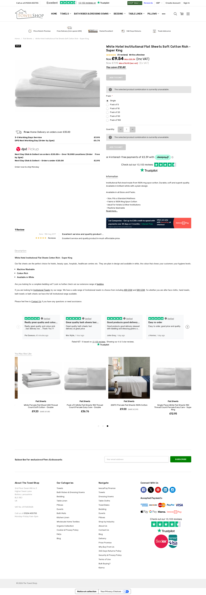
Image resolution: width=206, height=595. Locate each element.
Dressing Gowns (106, 496)
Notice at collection (86, 591)
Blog (59, 538)
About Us (103, 526)
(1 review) (122, 55)
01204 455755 (30, 513)
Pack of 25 (115, 112)
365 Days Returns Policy (110, 551)
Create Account (173, 3)
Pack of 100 (115, 120)
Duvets (60, 509)
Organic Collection (65, 526)
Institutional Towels (41, 290)
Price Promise (105, 542)
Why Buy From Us (106, 547)
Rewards (148, 3)
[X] (151, 490)
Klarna (102, 568)
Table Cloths (104, 501)
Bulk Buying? (105, 563)
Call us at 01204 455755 (27, 3)
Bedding (119, 14)
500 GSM (141, 290)
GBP (158, 3)
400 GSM (128, 290)
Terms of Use (105, 559)
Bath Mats (61, 513)
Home (54, 14)
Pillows (152, 14)
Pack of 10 (115, 108)
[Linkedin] (165, 490)
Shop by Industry (106, 522)
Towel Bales (104, 505)
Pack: (109, 96)
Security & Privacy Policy (110, 555)
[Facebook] (144, 490)
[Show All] (163, 14)
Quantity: (110, 129)
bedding (100, 284)
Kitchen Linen (63, 517)
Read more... (112, 211)
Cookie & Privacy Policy (67, 530)
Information (112, 176)
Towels (64, 14)
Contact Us (36, 301)
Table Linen (135, 14)
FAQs (59, 534)
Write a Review (137, 55)
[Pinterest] (158, 490)
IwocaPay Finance (107, 488)
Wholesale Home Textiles (68, 522)
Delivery (102, 538)
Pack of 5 (114, 104)
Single (113, 100)
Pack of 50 (115, 116)
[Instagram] (173, 490)
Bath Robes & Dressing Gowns (91, 14)
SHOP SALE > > (134, 3)
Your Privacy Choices (110, 591)
